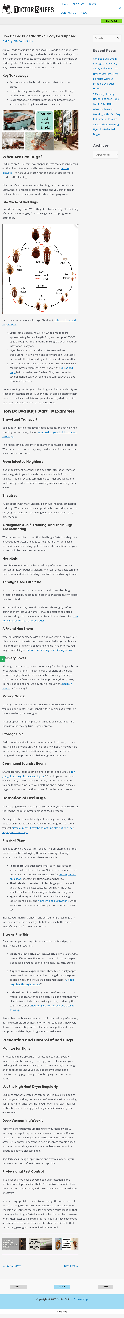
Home (64, 4)
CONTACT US (68, 12)
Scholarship (81, 1299)
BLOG (92, 4)
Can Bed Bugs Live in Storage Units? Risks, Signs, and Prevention (105, 63)
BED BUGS (78, 4)
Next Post (71, 1266)
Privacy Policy (62, 1312)
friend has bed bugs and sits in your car (50, 650)
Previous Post (12, 1266)
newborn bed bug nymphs (53, 900)
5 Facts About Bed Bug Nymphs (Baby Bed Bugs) (106, 129)
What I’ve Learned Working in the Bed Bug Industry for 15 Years (106, 114)
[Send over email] (2, 659)
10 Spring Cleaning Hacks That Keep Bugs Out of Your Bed (106, 98)
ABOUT (85, 12)
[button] (120, 8)
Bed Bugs (7, 41)
